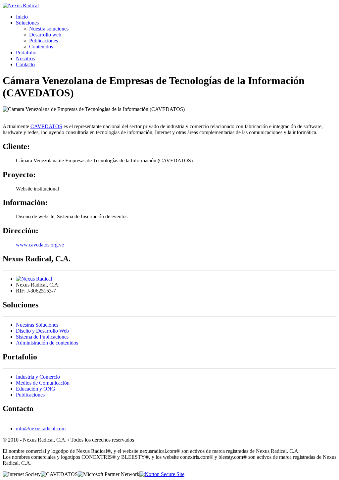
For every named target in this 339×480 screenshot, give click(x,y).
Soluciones (27, 23)
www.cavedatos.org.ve (40, 244)
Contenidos (41, 46)
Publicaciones (43, 40)
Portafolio (26, 52)
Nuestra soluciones (49, 28)
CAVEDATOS (46, 126)
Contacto (25, 64)
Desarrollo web (45, 34)
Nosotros (25, 58)
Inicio (22, 17)
